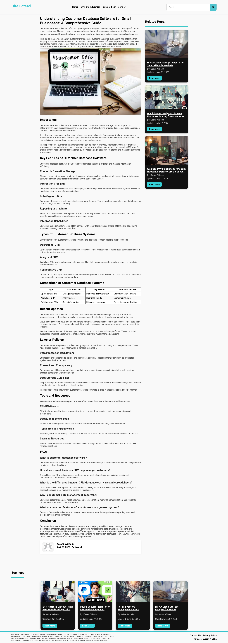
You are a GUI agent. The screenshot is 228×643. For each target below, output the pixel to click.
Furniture (84, 7)
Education (95, 7)
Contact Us (195, 635)
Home (75, 7)
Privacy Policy (210, 635)
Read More (154, 78)
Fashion (106, 7)
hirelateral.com (202, 639)
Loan (113, 7)
